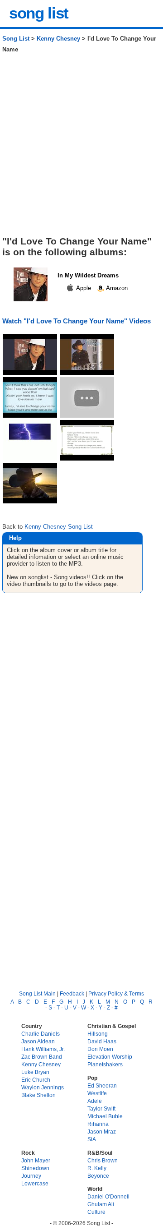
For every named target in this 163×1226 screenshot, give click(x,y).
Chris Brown (102, 1160)
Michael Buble (105, 1116)
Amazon (116, 288)
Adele (94, 1101)
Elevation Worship (109, 1057)
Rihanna (98, 1124)
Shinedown (35, 1168)
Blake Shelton (38, 1095)
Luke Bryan (35, 1072)
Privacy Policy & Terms (116, 993)
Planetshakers (105, 1064)
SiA (91, 1139)
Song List (15, 38)
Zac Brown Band (41, 1057)
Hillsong (97, 1034)
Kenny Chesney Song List (58, 526)
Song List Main (37, 993)
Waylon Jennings (42, 1087)
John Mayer (35, 1160)
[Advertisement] (81, 148)
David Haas (101, 1041)
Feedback (72, 993)
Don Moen (100, 1049)
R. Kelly (96, 1168)
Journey (31, 1176)
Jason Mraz (101, 1131)
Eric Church (35, 1080)
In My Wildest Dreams (88, 275)
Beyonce (98, 1176)
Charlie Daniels (40, 1034)
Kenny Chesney (58, 38)
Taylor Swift (101, 1108)
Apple (84, 288)
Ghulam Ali (100, 1204)
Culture (96, 1212)
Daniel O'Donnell (108, 1196)
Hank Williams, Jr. (43, 1049)
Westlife (97, 1093)
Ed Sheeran (102, 1085)
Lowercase (34, 1183)
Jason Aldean (38, 1041)
